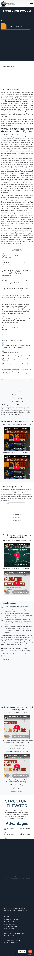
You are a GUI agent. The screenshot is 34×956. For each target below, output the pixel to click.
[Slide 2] (17, 86)
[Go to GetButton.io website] (30, 954)
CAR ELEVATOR (15, 26)
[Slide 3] (20, 86)
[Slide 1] (14, 86)
